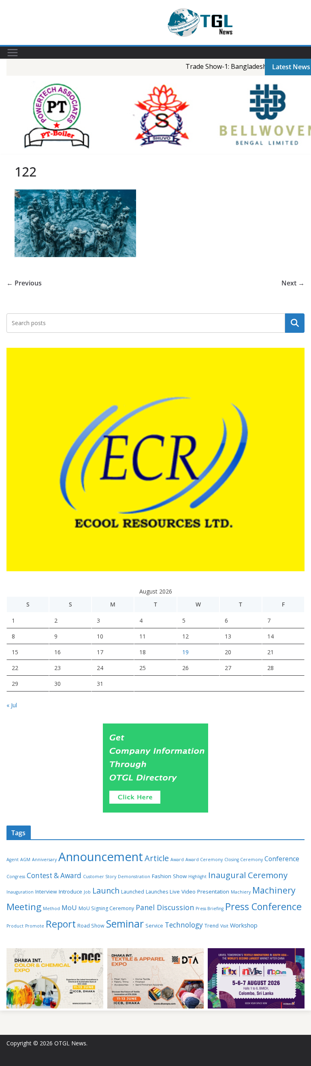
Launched (132, 891)
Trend (211, 925)
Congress (15, 876)
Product (14, 926)
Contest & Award (54, 875)
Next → (293, 283)
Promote (34, 926)
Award (177, 859)
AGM (25, 859)
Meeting (23, 906)
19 (185, 652)
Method (51, 908)
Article (157, 858)
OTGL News (70, 1043)
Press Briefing (210, 908)
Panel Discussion (165, 907)
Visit (224, 926)
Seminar (125, 923)
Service (154, 925)
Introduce (70, 891)
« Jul (11, 705)
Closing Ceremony (243, 859)
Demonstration (134, 876)
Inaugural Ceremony (248, 875)
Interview (46, 891)
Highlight (197, 876)
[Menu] (12, 53)
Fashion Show (169, 876)
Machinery (274, 890)
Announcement (100, 857)
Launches (157, 891)
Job (87, 892)
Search (295, 323)
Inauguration (20, 892)
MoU (69, 907)
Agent (12, 859)
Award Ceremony (204, 859)
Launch (105, 890)
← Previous (24, 283)
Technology (184, 925)
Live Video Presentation (199, 891)
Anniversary (44, 859)
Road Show (90, 925)
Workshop (244, 925)
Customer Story (99, 876)
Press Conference (263, 906)
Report (61, 923)
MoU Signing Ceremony (106, 908)
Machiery (241, 892)
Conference (281, 858)
